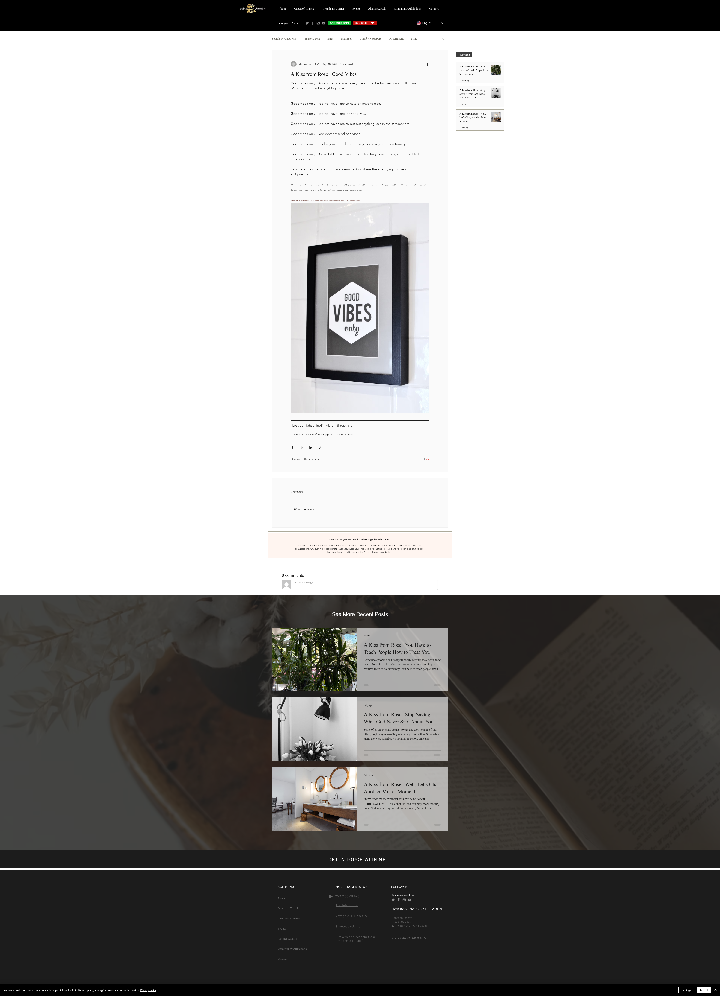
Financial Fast (312, 38)
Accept (704, 990)
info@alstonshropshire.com (410, 926)
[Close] (715, 990)
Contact (282, 959)
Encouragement (344, 434)
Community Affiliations (292, 949)
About (281, 898)
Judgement (464, 54)
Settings (686, 990)
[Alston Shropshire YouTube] (324, 23)
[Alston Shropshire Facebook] (313, 23)
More (414, 38)
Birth (330, 38)
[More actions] (427, 64)
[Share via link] (320, 447)
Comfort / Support (370, 38)
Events (282, 928)
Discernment (396, 38)
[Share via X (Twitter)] (301, 447)
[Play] (331, 896)
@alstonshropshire (403, 895)
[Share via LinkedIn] (311, 447)
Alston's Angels (287, 938)
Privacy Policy (148, 990)
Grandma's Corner (289, 918)
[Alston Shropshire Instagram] (318, 23)
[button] (443, 38)
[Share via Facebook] (292, 447)
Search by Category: (284, 38)
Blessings (346, 38)
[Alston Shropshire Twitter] (307, 23)
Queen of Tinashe (289, 908)
